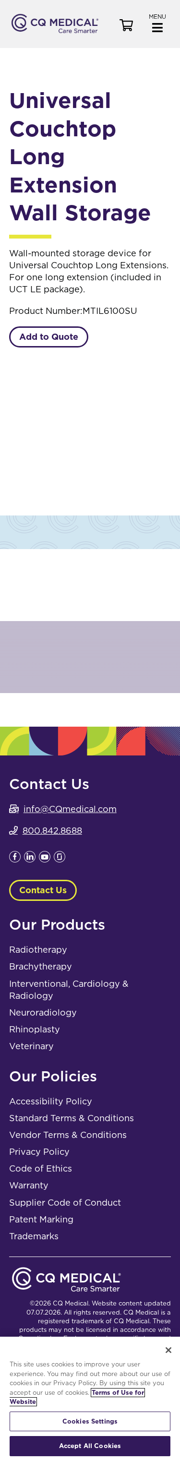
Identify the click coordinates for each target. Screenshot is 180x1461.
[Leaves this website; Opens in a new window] (15, 859)
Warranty (28, 1185)
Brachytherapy (40, 966)
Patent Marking (41, 1219)
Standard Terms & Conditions (71, 1118)
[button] (157, 22)
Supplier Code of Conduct (65, 1203)
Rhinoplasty (34, 1029)
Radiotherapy (38, 950)
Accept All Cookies (90, 1445)
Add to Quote (48, 337)
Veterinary (31, 1046)
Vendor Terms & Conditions (68, 1135)
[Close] (168, 1350)
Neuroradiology (43, 1012)
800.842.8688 (52, 831)
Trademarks (34, 1236)
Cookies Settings (90, 1421)
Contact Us (43, 890)
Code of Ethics (40, 1168)
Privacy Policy (39, 1152)
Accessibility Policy (50, 1101)
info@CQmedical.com (70, 809)
